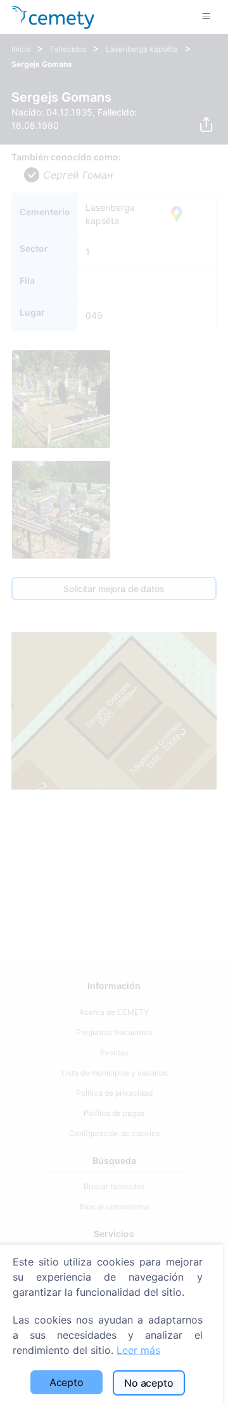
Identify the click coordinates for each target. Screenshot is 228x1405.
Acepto (66, 1382)
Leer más (138, 1350)
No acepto (149, 1383)
